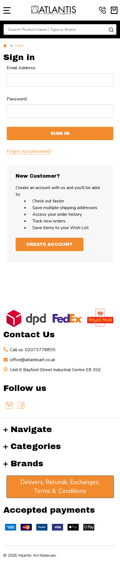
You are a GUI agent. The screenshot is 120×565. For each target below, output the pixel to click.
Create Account (49, 244)
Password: (17, 99)
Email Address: (21, 68)
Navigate (31, 429)
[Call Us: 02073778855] (102, 10)
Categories (36, 446)
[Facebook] (21, 405)
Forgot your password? (29, 151)
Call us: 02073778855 (33, 350)
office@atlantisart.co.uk (32, 360)
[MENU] (7, 10)
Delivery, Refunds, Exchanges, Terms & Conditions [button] (60, 486)
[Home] (5, 45)
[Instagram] (9, 405)
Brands (27, 463)
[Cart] (114, 10)
